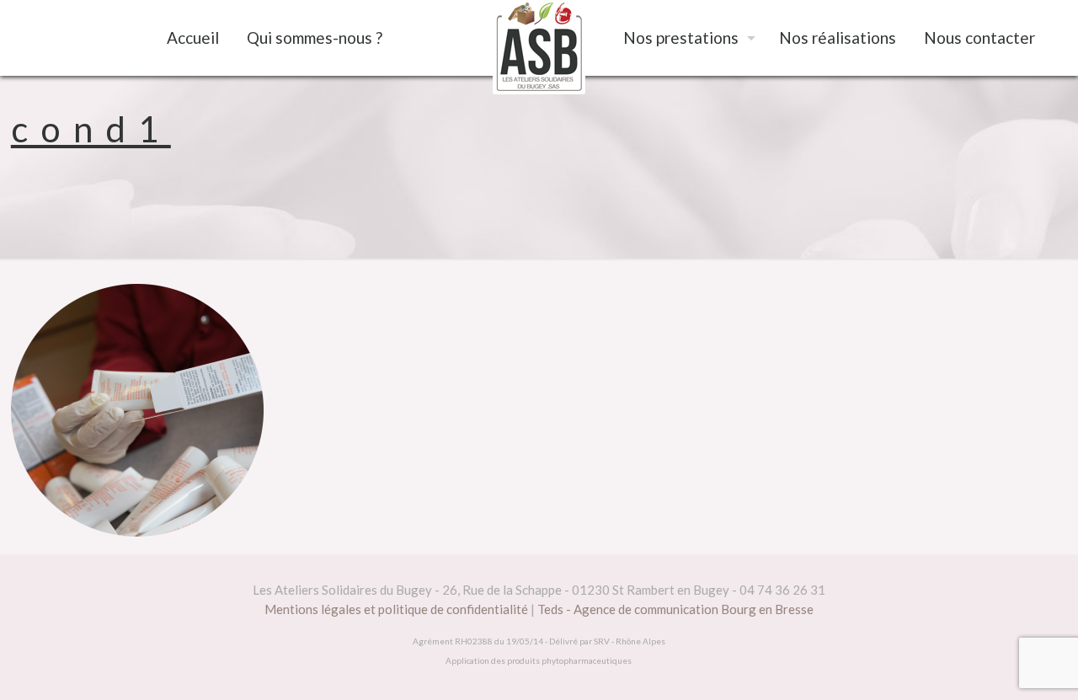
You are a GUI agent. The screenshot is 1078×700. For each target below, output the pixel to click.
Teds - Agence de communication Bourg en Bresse (675, 609)
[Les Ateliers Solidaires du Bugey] (538, 47)
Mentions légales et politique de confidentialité (396, 609)
